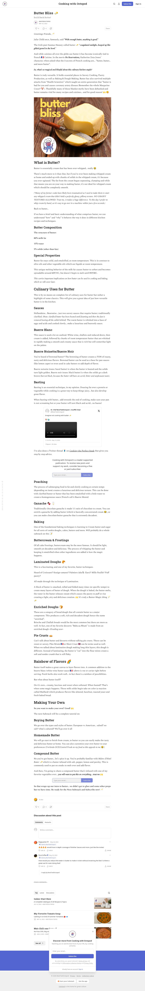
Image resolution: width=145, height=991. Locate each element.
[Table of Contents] (2, 495)
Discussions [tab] (50, 893)
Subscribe (127, 4)
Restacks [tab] (48, 822)
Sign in (138, 4)
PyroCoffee (43, 855)
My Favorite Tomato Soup (47, 913)
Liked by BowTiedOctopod (48, 844)
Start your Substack (67, 981)
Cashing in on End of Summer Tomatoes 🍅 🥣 (51, 916)
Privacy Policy (88, 963)
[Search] (114, 4)
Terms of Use (83, 961)
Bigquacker (43, 842)
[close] (93, 931)
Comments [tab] (39, 822)
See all (38, 943)
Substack (62, 986)
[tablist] (43, 822)
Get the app (83, 981)
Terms (78, 976)
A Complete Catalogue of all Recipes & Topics (50, 902)
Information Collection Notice (72, 963)
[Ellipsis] (110, 842)
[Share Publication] (119, 4)
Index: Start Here (42, 899)
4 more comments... (41, 882)
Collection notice (88, 976)
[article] (72, 903)
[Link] (31, 162)
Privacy (72, 976)
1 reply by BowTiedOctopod (50, 873)
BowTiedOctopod (44, 21)
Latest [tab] (42, 893)
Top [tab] (36, 893)
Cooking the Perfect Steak (81, 450)
